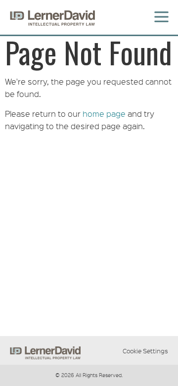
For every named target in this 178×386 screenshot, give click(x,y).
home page (104, 113)
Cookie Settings (145, 351)
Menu (160, 10)
